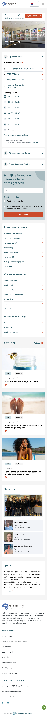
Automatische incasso (13, 233)
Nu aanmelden (34, 143)
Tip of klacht (9, 257)
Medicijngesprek (10, 280)
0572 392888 (13, 74)
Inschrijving (8, 247)
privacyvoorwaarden (19, 208)
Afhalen (7, 323)
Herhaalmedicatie (11, 243)
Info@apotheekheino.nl (16, 79)
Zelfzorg (7, 308)
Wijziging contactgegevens (15, 261)
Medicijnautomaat (11, 332)
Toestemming (9, 304)
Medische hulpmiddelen (13, 294)
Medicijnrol (8, 285)
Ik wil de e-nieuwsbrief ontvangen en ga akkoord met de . (24, 207)
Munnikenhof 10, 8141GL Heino (20, 69)
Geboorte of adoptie (12, 238)
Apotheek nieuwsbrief (16, 201)
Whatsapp (11, 87)
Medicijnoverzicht (11, 252)
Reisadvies (8, 299)
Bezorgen (8, 327)
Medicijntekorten (11, 290)
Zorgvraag (8, 266)
